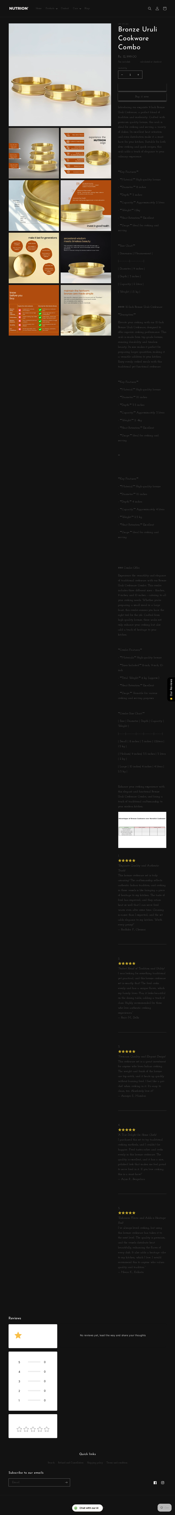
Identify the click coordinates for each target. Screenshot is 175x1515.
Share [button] (125, 1281)
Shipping (135, 62)
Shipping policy (95, 1462)
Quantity (122, 68)
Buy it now (142, 96)
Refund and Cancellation (71, 1462)
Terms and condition (116, 1462)
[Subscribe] (66, 1482)
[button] (51, 8)
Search (51, 1462)
